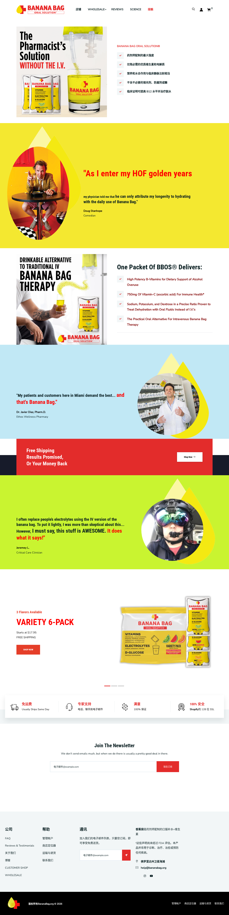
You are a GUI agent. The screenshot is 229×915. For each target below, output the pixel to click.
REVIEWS (117, 9)
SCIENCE (135, 9)
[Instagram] (144, 876)
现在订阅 (167, 766)
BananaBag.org (46, 903)
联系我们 (47, 860)
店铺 (78, 9)
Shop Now (188, 457)
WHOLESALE (96, 9)
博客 (7, 860)
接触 (150, 9)
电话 (80, 709)
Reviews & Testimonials (19, 845)
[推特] (139, 876)
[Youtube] (151, 876)
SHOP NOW (28, 649)
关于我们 (10, 853)
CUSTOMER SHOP (16, 868)
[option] (114, 185)
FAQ (7, 838)
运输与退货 (49, 853)
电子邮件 (98, 709)
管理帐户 (47, 838)
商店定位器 (49, 845)
